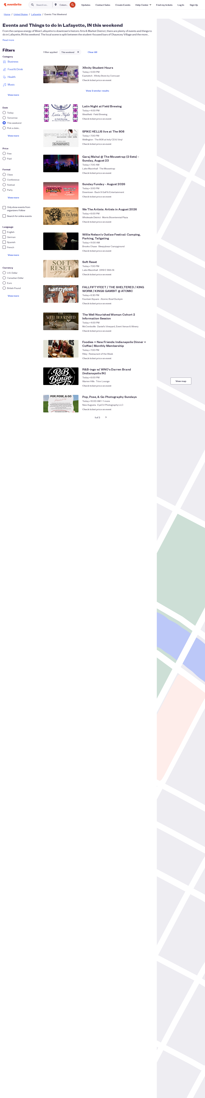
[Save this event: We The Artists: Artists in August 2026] (148, 221)
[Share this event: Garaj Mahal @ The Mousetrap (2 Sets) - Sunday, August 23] (142, 171)
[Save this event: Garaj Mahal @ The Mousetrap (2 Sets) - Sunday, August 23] (148, 171)
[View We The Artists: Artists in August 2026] (60, 216)
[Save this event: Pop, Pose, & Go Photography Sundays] (148, 409)
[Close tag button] (78, 52)
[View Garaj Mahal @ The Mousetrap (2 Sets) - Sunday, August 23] (60, 163)
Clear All (92, 52)
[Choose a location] (56, 5)
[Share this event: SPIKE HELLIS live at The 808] (142, 144)
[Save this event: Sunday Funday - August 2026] (148, 196)
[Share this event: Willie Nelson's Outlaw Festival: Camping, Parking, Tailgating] (142, 249)
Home (7, 14)
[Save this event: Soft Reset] (148, 274)
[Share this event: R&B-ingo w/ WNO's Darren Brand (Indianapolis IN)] (142, 384)
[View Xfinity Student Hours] (60, 74)
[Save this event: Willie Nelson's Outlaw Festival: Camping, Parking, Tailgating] (148, 249)
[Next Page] (106, 417)
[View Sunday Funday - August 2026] (60, 191)
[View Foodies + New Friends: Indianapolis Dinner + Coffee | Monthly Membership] (60, 349)
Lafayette (36, 14)
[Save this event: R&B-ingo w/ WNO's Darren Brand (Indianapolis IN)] (148, 384)
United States (21, 14)
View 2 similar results (97, 90)
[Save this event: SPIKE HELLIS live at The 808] (148, 144)
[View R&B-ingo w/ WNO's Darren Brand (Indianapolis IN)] (60, 376)
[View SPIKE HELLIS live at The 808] (60, 138)
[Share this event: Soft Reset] (142, 274)
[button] (143, 4)
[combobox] (64, 4)
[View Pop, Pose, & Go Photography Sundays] (60, 403)
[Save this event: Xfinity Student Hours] (148, 80)
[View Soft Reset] (60, 268)
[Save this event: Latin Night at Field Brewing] (148, 118)
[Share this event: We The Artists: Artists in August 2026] (142, 221)
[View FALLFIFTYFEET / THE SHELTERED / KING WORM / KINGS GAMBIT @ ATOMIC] (60, 294)
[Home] (12, 4)
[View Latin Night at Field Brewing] (60, 113)
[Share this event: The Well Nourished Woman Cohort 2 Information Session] (142, 329)
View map (181, 381)
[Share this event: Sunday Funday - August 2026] (142, 196)
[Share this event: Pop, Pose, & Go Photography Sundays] (142, 409)
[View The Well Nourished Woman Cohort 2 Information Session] (60, 321)
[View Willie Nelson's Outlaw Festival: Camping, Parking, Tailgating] (60, 241)
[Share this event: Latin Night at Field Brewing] (142, 118)
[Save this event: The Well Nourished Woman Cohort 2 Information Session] (148, 329)
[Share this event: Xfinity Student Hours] (142, 80)
